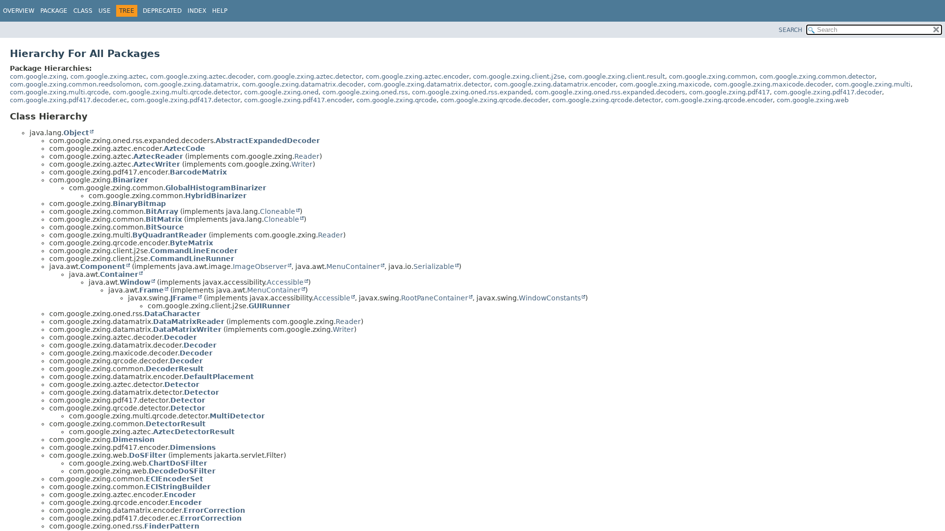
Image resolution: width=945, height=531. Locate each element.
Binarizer (130, 180)
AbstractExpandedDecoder (268, 141)
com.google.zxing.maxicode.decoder (772, 84)
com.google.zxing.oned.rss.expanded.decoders (610, 92)
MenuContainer (353, 266)
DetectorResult (176, 424)
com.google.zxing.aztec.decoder (201, 76)
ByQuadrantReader (169, 235)
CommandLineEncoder (194, 251)
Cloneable (277, 211)
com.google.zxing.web (813, 100)
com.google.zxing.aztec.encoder (417, 76)
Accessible (285, 282)
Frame (151, 290)
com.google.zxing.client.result (616, 76)
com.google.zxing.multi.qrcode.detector (176, 92)
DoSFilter (147, 455)
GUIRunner (269, 306)
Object (76, 133)
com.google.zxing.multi (873, 84)
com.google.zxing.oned (281, 92)
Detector (181, 384)
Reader (306, 156)
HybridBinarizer (216, 196)
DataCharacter (172, 314)
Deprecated (162, 10)
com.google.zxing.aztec (108, 76)
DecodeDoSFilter (182, 471)
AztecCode (184, 148)
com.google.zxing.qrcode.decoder (494, 100)
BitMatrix (164, 219)
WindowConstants (550, 298)
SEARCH (790, 30)
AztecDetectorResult (194, 432)
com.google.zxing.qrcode (396, 100)
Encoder (180, 495)
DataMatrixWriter (187, 329)
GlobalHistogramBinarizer (215, 188)
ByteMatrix (191, 243)
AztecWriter (156, 164)
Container (119, 274)
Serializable (433, 266)
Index (197, 10)
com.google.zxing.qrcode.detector (606, 100)
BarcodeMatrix (198, 172)
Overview (18, 10)
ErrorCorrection (214, 510)
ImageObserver (260, 266)
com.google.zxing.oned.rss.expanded (471, 92)
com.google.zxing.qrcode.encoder (719, 100)
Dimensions (193, 447)
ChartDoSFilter (178, 463)
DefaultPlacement (219, 377)
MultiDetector (237, 416)
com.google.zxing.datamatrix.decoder (303, 84)
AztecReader (158, 156)
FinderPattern (171, 526)
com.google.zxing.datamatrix (191, 84)
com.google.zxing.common (712, 76)
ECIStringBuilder (178, 487)
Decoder (180, 337)
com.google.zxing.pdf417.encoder (298, 100)
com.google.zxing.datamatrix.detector (429, 84)
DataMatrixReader (188, 321)
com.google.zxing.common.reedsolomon (75, 84)
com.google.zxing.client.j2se (519, 76)
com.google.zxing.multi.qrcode (59, 92)
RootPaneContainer (434, 298)
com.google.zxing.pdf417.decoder (828, 92)
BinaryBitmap (139, 203)
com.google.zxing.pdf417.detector (185, 100)
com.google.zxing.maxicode (665, 84)
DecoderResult (175, 369)
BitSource (165, 227)
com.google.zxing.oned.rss (365, 92)
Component (103, 266)
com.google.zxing (38, 76)
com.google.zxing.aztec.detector (309, 76)
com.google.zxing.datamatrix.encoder (555, 84)
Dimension (134, 439)
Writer (302, 164)
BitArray (162, 211)
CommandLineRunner (192, 259)
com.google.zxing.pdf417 (729, 92)
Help (219, 10)
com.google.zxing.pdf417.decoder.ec (68, 100)
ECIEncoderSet (174, 479)
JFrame (183, 298)
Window (135, 282)
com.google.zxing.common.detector (817, 76)
